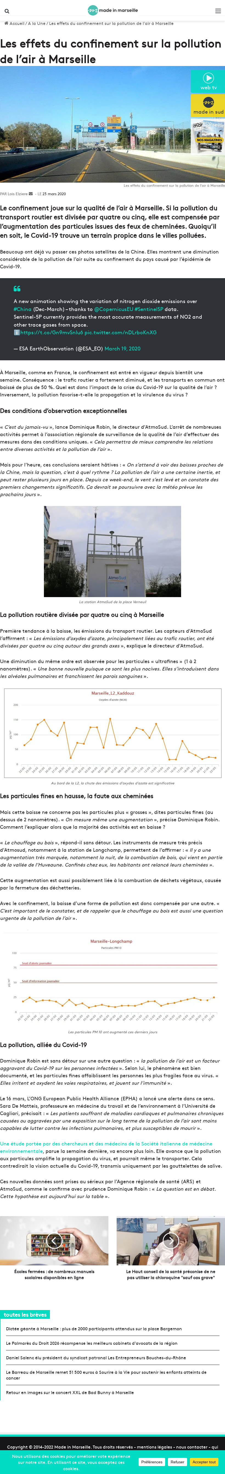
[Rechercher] (7, 12)
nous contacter (191, 1447)
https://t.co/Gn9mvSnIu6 (51, 332)
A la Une (37, 23)
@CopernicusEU (113, 308)
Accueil (16, 23)
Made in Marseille (72, 1447)
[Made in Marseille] (112, 10)
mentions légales (154, 1447)
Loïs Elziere (18, 193)
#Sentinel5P (149, 308)
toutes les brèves (25, 1314)
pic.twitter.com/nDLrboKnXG (121, 332)
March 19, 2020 (122, 348)
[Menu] (218, 12)
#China (23, 308)
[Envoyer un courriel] (31, 193)
